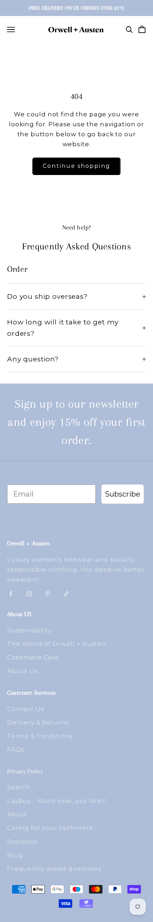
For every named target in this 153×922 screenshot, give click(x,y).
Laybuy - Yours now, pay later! (56, 800)
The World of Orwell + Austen (56, 643)
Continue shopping (76, 166)
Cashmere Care (33, 657)
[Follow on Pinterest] (47, 593)
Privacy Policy (25, 771)
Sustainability (29, 630)
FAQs (15, 749)
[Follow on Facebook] (10, 593)
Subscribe (122, 494)
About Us (22, 670)
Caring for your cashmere (50, 827)
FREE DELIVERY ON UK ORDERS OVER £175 (76, 8)
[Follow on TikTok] (66, 593)
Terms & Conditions (40, 736)
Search (18, 787)
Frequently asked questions (54, 868)
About (17, 814)
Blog (15, 855)
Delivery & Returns (38, 722)
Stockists (22, 841)
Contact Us (25, 708)
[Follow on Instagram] (29, 593)
